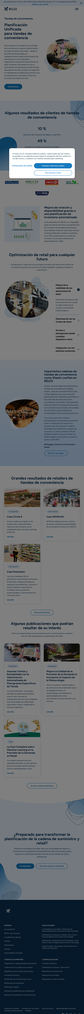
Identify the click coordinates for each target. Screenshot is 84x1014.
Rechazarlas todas (53, 173)
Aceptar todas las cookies (53, 165)
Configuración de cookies (22, 165)
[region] (42, 163)
